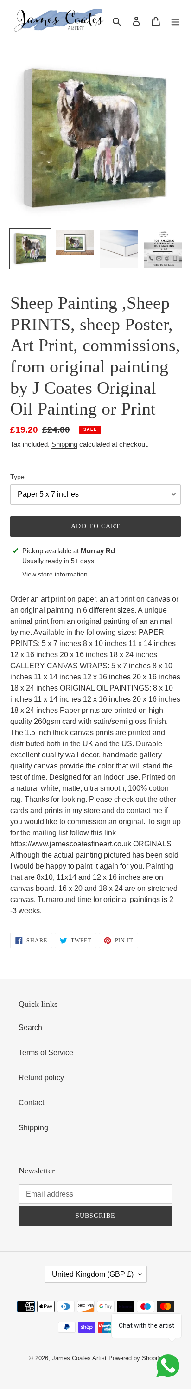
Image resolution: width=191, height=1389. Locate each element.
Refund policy (41, 1078)
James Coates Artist (79, 1358)
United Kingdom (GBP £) (93, 1274)
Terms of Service (46, 1052)
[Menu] (175, 21)
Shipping (64, 444)
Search (30, 1027)
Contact (31, 1103)
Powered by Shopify (135, 1358)
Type (17, 476)
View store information (55, 574)
